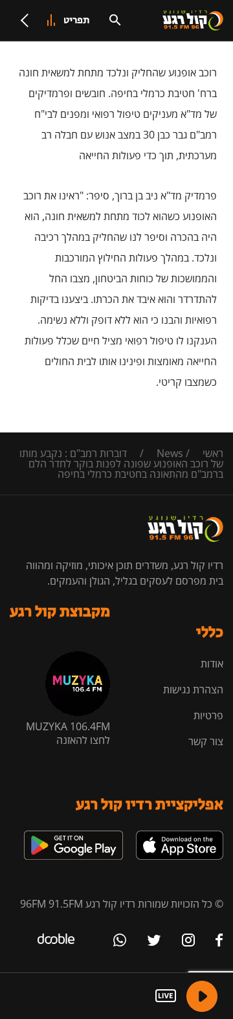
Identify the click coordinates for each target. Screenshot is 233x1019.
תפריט (76, 20)
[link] (179, 836)
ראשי (213, 453)
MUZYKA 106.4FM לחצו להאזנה (68, 733)
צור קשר (205, 741)
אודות (212, 663)
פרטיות (208, 715)
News (170, 453)
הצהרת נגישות (193, 689)
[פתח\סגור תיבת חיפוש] (115, 20)
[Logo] (192, 20)
